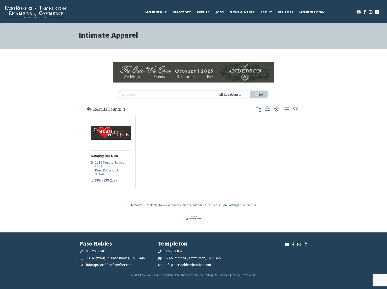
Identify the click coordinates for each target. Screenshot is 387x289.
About (266, 12)
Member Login (312, 12)
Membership (156, 12)
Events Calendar (193, 205)
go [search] (261, 94)
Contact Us (248, 205)
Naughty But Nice (104, 156)
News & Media (242, 12)
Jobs (220, 12)
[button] (89, 109)
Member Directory (144, 205)
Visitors (285, 12)
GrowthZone (248, 275)
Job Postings (230, 205)
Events (203, 12)
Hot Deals (213, 205)
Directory (182, 12)
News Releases (169, 205)
